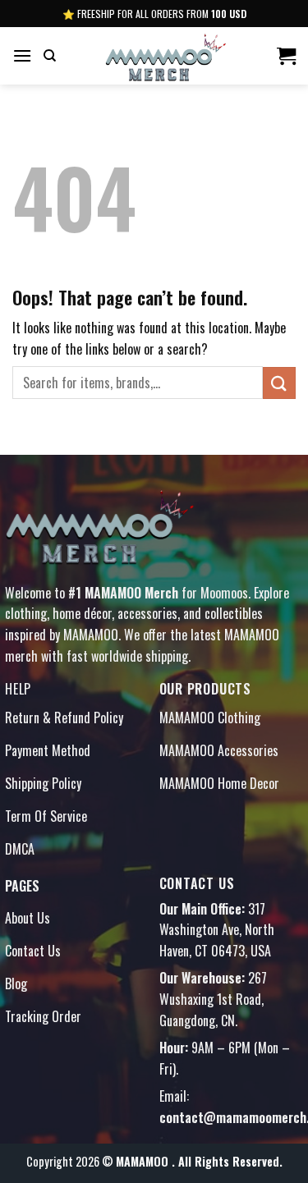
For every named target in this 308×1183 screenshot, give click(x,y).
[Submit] (279, 383)
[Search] (50, 55)
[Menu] (22, 55)
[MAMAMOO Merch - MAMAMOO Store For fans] (166, 56)
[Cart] (286, 56)
